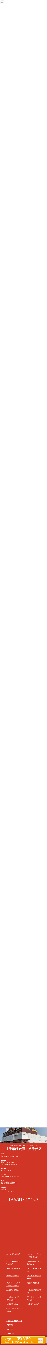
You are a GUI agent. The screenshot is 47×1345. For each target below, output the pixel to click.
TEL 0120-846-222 (6, 1170)
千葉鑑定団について (14, 1321)
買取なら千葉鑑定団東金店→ (9, 1182)
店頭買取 (9, 1325)
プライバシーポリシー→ (7, 1191)
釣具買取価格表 (33, 1304)
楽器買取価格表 (12, 1276)
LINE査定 (10, 1334)
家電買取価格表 (12, 1304)
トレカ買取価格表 (13, 1268)
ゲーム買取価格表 (13, 1254)
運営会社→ (4, 1189)
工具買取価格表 (12, 1290)
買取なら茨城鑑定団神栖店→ (9, 1183)
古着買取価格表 (33, 1283)
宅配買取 (9, 1329)
